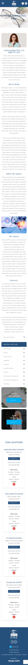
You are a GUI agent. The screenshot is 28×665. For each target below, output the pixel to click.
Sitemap (24, 654)
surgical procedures (9, 368)
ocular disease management (11, 380)
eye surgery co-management (11, 376)
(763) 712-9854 (16, 462)
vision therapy (7, 348)
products (6, 372)
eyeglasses (6, 360)
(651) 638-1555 (16, 507)
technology (6, 384)
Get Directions (13, 458)
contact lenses (7, 356)
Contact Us (13, 422)
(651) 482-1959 (16, 595)
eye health (6, 364)
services (6, 352)
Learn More (13, 400)
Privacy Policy (17, 654)
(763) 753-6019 (16, 551)
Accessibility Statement (7, 654)
